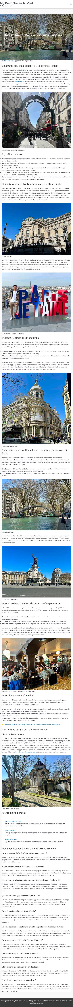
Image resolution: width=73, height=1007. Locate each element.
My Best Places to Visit (16, 3)
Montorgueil (20, 82)
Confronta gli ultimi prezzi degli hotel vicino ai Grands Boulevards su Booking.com (32, 725)
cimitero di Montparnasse (27, 752)
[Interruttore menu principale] (71, 4)
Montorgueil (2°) (10, 830)
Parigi (24, 70)
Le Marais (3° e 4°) (11, 839)
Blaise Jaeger (8, 61)
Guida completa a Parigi (13, 821)
